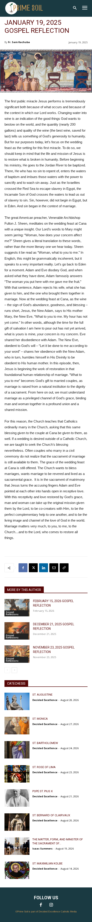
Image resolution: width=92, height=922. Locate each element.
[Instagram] (51, 905)
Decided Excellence (44, 700)
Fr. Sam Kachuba (19, 42)
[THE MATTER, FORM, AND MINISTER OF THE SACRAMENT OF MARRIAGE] (16, 846)
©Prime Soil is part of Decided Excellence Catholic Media (46, 911)
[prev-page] (7, 670)
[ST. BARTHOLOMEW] (16, 749)
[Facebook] (23, 567)
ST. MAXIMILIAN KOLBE (47, 863)
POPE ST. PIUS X (42, 791)
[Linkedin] (43, 567)
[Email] (53, 567)
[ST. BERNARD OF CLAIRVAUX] (16, 822)
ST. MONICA (40, 718)
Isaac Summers (42, 848)
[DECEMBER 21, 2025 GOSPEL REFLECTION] (16, 631)
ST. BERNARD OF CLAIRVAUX (51, 815)
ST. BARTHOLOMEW (45, 743)
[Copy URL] (64, 567)
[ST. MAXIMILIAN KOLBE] (16, 870)
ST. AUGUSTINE (42, 694)
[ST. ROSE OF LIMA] (16, 774)
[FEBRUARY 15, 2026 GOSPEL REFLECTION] (16, 607)
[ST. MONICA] (16, 725)
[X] (33, 567)
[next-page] (14, 670)
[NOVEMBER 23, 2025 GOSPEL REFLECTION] (16, 654)
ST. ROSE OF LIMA (44, 767)
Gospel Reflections (12, 613)
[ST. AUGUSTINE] (16, 701)
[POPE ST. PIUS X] (16, 798)
